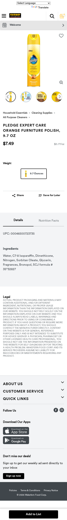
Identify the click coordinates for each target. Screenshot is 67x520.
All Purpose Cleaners (15, 117)
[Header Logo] (14, 16)
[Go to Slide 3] (41, 96)
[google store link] (16, 443)
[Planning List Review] (62, 17)
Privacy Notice (51, 490)
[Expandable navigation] (3, 16)
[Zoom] (61, 82)
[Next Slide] (59, 97)
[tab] (18, 221)
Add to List (33, 514)
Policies (13, 490)
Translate (43, 7)
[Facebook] (56, 411)
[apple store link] (16, 434)
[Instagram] (62, 411)
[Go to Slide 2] (26, 96)
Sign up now (13, 476)
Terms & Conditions (30, 490)
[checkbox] (61, 35)
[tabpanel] (33, 249)
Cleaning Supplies (42, 113)
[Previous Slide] (7, 97)
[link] (49, 196)
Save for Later (51, 195)
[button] (52, 16)
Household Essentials (15, 113)
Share (20, 195)
